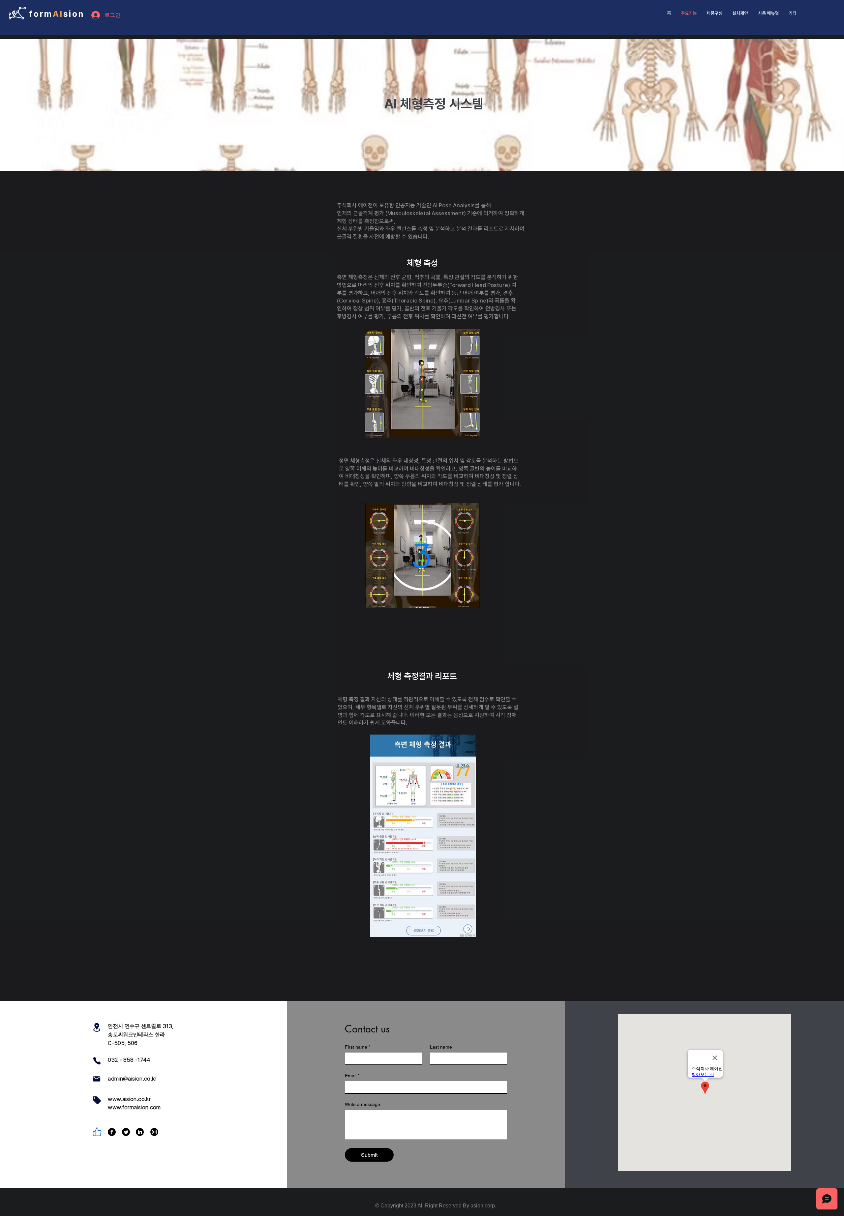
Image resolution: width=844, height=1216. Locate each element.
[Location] (96, 1027)
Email (352, 1075)
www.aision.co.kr (129, 1099)
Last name (441, 1047)
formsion (56, 14)
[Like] (97, 1132)
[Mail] (96, 1079)
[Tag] (97, 1100)
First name (357, 1047)
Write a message (362, 1104)
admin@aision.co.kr (132, 1078)
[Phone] (97, 1061)
